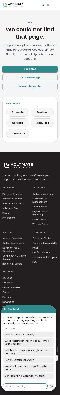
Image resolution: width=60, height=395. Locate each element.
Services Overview (12, 238)
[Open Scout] (48, 4)
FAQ (34, 262)
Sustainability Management (39, 200)
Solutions (42, 112)
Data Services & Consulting (11, 249)
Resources (42, 123)
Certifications (39, 206)
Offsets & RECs (40, 219)
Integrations (8, 217)
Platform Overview (12, 194)
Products (18, 112)
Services (17, 123)
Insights (36, 247)
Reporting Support (12, 263)
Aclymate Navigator (13, 203)
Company (7, 272)
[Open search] (43, 5)
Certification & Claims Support (14, 257)
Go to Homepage (30, 77)
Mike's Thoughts (41, 252)
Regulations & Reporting (39, 213)
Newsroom (8, 301)
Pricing (6, 213)
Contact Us (18, 133)
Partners (6, 297)
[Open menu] (54, 5)
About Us (7, 277)
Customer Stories (41, 238)
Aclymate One (10, 208)
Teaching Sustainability (44, 243)
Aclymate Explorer (12, 198)
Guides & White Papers (44, 257)
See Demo (30, 69)
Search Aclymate (30, 86)
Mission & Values (11, 287)
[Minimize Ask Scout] (52, 309)
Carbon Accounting (43, 194)
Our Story (7, 282)
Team (5, 292)
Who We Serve (40, 224)
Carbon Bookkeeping (13, 243)
